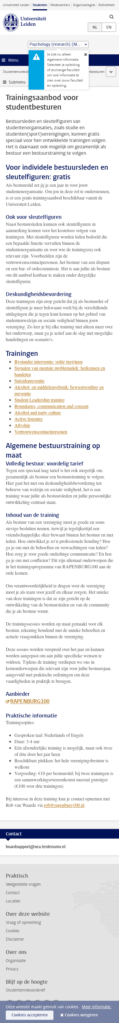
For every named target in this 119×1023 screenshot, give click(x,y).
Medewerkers (60, 5)
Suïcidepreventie (29, 381)
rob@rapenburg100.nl (64, 805)
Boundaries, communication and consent (51, 406)
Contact (13, 893)
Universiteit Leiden (16, 5)
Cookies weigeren (81, 1015)
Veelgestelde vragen (23, 884)
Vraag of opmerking (23, 922)
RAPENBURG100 (29, 701)
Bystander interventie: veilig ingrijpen (48, 361)
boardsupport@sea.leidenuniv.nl (36, 847)
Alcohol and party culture (37, 412)
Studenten (40, 5)
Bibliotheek (106, 5)
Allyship (22, 425)
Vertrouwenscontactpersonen (40, 431)
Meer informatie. (96, 1007)
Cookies (12, 931)
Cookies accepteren (30, 1015)
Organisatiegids (84, 5)
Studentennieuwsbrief (25, 990)
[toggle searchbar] (111, 16)
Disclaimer (15, 939)
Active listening (28, 419)
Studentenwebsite (17, 71)
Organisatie (16, 960)
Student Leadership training (39, 400)
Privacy (12, 969)
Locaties (13, 901)
